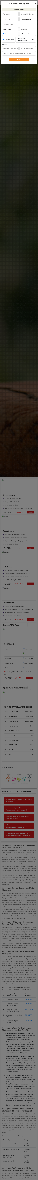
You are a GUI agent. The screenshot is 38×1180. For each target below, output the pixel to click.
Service (7, 34)
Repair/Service (9, 39)
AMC (32, 39)
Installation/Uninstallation (22, 39)
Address (4, 44)
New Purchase (26, 34)
